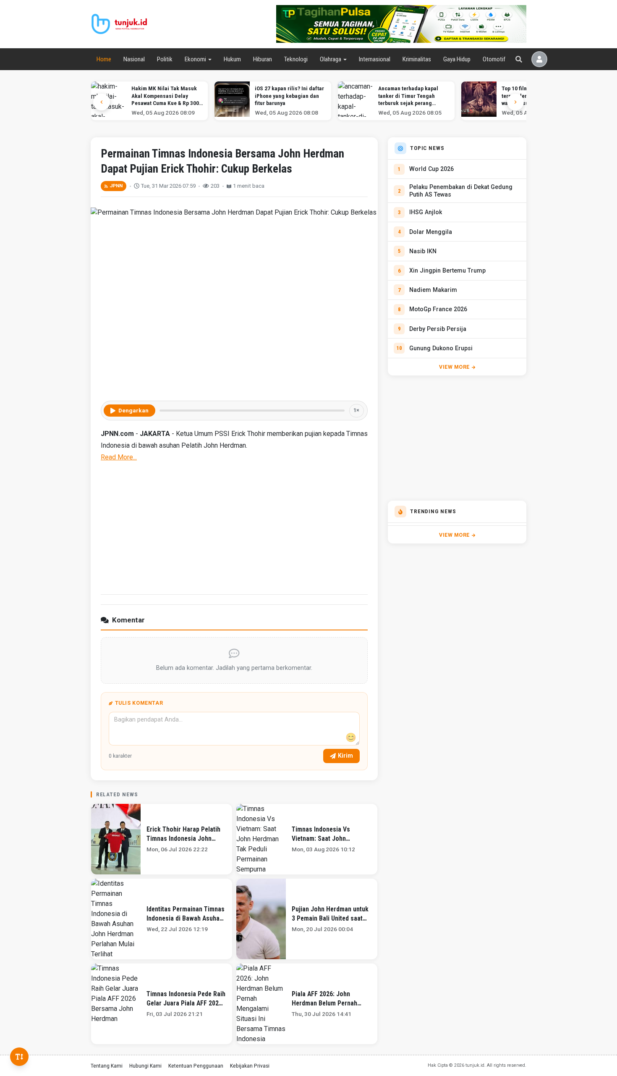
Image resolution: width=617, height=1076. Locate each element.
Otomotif (494, 59)
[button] (515, 102)
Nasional (134, 59)
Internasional (374, 59)
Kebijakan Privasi (249, 1065)
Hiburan (262, 59)
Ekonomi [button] (195, 59)
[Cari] (518, 59)
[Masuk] (539, 59)
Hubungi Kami (145, 1065)
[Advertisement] (234, 527)
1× (356, 410)
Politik (165, 59)
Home (104, 59)
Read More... (119, 457)
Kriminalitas (417, 59)
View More (454, 367)
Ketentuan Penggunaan (195, 1065)
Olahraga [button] (330, 59)
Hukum (232, 59)
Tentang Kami (107, 1065)
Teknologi (296, 59)
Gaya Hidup (457, 59)
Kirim (345, 755)
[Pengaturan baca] (19, 1056)
